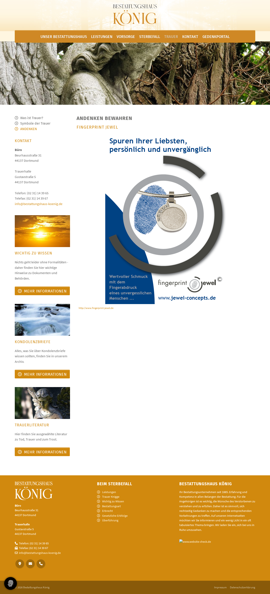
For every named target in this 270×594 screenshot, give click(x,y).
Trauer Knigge (110, 497)
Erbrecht (107, 511)
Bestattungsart (111, 506)
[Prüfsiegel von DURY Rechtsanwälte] (195, 541)
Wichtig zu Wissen (113, 501)
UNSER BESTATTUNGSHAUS (63, 36)
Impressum (220, 587)
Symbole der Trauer (35, 123)
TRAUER (171, 36)
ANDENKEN (28, 129)
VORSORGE (126, 36)
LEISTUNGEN (101, 36)
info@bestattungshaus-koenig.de (38, 204)
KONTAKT (190, 36)
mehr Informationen (45, 291)
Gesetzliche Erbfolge (115, 516)
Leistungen (109, 492)
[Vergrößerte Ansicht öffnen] (166, 218)
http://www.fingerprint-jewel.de (96, 308)
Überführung (110, 520)
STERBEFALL (149, 36)
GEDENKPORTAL (216, 36)
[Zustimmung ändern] (10, 583)
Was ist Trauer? (31, 118)
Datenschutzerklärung (242, 587)
